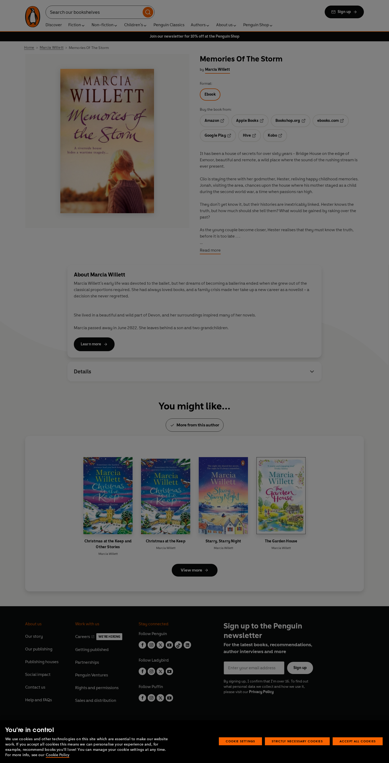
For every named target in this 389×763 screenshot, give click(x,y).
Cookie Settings (240, 741)
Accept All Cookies (358, 741)
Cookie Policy (57, 755)
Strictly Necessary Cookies (297, 741)
